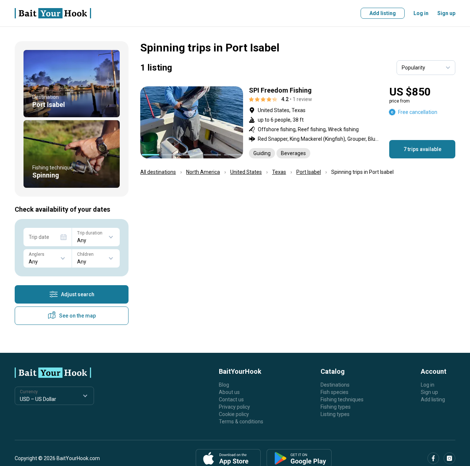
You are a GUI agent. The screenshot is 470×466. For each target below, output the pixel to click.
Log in (421, 13)
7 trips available (422, 149)
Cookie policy (234, 414)
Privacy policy (234, 407)
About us (229, 392)
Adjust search (77, 294)
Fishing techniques (342, 399)
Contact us (231, 399)
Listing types (335, 414)
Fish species (334, 392)
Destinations (335, 385)
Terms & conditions (241, 421)
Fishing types (336, 407)
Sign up (446, 13)
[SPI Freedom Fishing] (297, 122)
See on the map (77, 316)
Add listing (382, 13)
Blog (224, 385)
